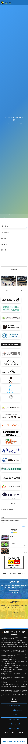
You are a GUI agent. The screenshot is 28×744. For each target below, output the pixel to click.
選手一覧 (11, 536)
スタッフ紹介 (12, 543)
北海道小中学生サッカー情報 (14, 632)
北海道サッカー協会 (14, 724)
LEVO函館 (14, 714)
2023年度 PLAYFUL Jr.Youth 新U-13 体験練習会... (10, 520)
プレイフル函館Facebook (14, 705)
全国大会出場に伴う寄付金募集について (9, 509)
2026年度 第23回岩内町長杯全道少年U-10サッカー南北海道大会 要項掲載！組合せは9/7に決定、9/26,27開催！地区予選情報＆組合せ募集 (14, 686)
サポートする (14, 592)
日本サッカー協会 (13, 719)
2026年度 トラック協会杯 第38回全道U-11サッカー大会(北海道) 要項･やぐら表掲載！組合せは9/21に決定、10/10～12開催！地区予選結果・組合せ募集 (14, 646)
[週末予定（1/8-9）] (8, 281)
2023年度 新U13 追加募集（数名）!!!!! (8, 514)
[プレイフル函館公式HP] (6, 2)
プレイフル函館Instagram (14, 710)
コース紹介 (12, 550)
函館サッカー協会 (13, 729)
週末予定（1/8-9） (8, 290)
